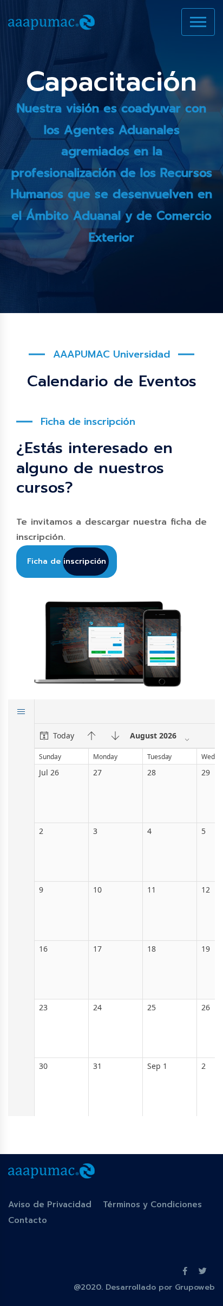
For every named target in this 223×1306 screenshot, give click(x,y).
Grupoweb (195, 1287)
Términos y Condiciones (152, 1205)
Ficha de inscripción (66, 561)
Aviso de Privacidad (49, 1205)
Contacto (27, 1220)
